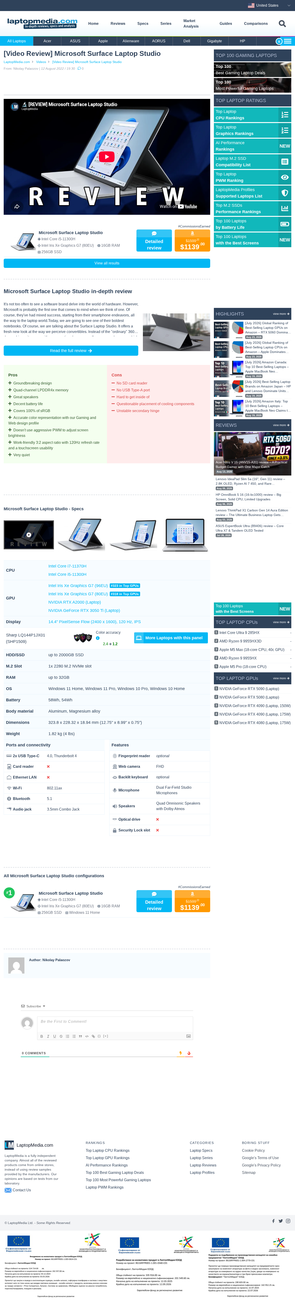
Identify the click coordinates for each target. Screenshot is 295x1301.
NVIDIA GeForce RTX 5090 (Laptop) (249, 689)
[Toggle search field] (282, 24)
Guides (226, 24)
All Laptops (16, 41)
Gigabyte (214, 41)
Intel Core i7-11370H (67, 566)
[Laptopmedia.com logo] (43, 24)
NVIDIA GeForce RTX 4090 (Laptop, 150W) (255, 706)
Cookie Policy (253, 1150)
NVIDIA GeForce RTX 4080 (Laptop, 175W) (255, 723)
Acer (47, 41)
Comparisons (256, 24)
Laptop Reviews (203, 1165)
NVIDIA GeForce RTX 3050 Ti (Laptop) (84, 610)
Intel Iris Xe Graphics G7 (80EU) (93, 594)
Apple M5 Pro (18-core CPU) (255, 667)
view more (279, 313)
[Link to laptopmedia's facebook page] (273, 1223)
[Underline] (54, 1036)
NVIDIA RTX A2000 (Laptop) (74, 602)
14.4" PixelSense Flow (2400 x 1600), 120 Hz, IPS (94, 621)
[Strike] (61, 1036)
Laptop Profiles (202, 1173)
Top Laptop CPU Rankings (108, 1150)
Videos (41, 62)
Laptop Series (201, 1158)
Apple (103, 41)
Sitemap (249, 1173)
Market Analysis (191, 23)
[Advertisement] (107, 83)
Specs (142, 24)
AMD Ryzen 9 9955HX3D (255, 641)
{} (99, 1036)
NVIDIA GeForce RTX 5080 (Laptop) (249, 697)
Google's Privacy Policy (261, 1165)
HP (242, 41)
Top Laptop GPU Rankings (108, 1158)
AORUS (158, 41)
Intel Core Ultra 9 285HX (255, 633)
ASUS (75, 41)
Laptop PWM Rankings (105, 1187)
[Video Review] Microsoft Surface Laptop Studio (87, 62)
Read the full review (68, 350)
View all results (106, 263)
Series (165, 24)
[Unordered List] (74, 1036)
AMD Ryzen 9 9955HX (255, 658)
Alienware (131, 41)
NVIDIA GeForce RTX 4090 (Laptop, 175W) (255, 714)
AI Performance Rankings (107, 1165)
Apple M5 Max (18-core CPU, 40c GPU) (255, 650)
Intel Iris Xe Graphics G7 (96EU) (93, 585)
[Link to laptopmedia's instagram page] (288, 1223)
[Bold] (41, 1036)
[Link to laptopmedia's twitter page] (280, 1223)
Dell (186, 41)
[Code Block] (87, 1036)
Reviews (118, 24)
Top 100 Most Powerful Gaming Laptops (118, 1180)
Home (93, 24)
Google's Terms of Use (260, 1158)
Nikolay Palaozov (25, 68)
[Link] (93, 1036)
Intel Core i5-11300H (67, 574)
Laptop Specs (201, 1150)
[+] (105, 1036)
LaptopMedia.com (17, 62)
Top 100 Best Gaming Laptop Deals (115, 1173)
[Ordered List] (67, 1036)
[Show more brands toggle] (287, 41)
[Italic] (48, 1036)
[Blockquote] (80, 1036)
